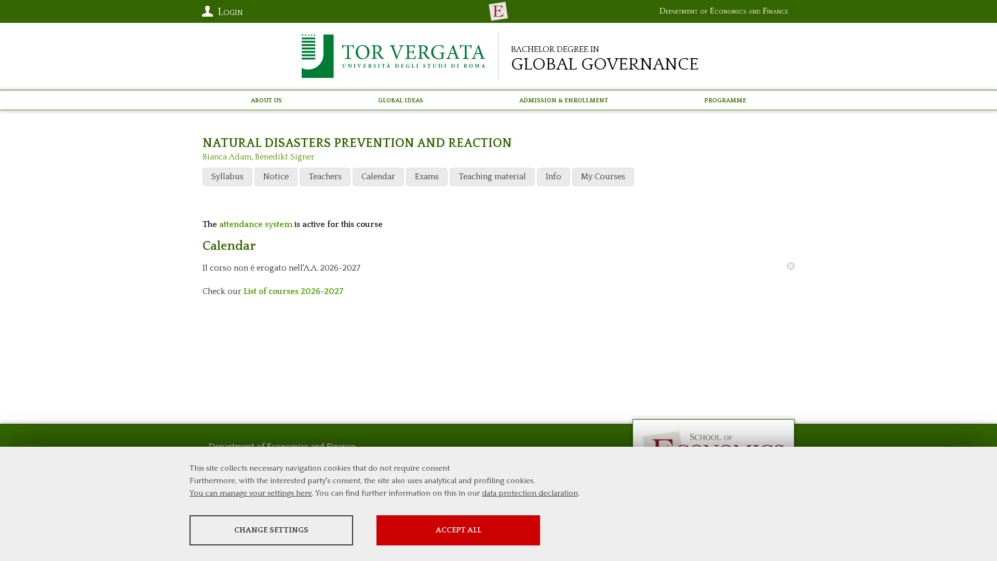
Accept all (458, 530)
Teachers (325, 176)
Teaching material (492, 176)
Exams (427, 176)
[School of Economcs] (498, 11)
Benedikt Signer (285, 157)
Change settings (271, 530)
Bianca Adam (227, 157)
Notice (276, 176)
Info (553, 176)
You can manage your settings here (251, 493)
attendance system (255, 224)
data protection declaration (530, 493)
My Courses (603, 176)
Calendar (378, 176)
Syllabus (227, 176)
